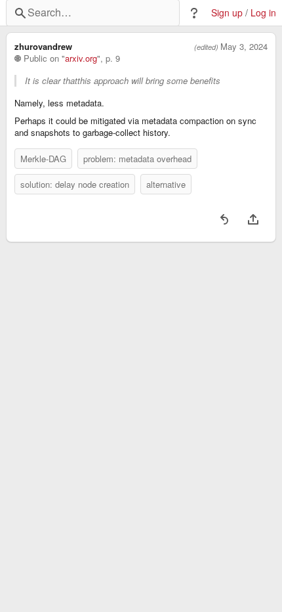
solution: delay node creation (74, 184)
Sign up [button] (227, 13)
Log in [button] (263, 13)
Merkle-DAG (43, 158)
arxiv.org (81, 58)
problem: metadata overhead (137, 158)
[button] (194, 13)
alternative (166, 184)
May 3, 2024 (244, 47)
